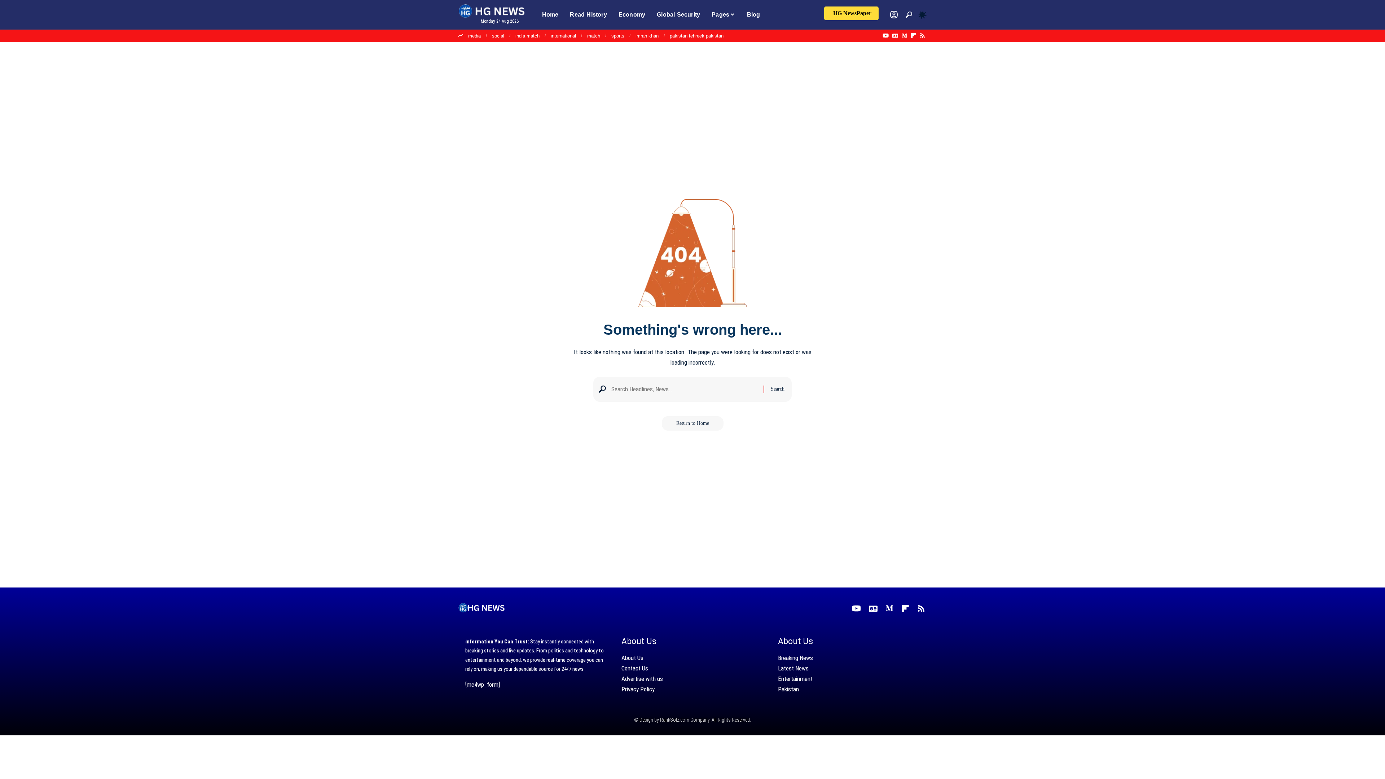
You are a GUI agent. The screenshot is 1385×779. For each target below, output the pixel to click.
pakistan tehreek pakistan (697, 36)
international (563, 36)
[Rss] (922, 35)
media (474, 36)
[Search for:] (685, 389)
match (593, 36)
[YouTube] (886, 35)
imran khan (647, 36)
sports (617, 36)
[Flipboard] (913, 35)
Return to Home (692, 423)
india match (527, 36)
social (498, 36)
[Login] (893, 14)
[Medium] (904, 35)
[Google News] (895, 35)
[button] (909, 14)
